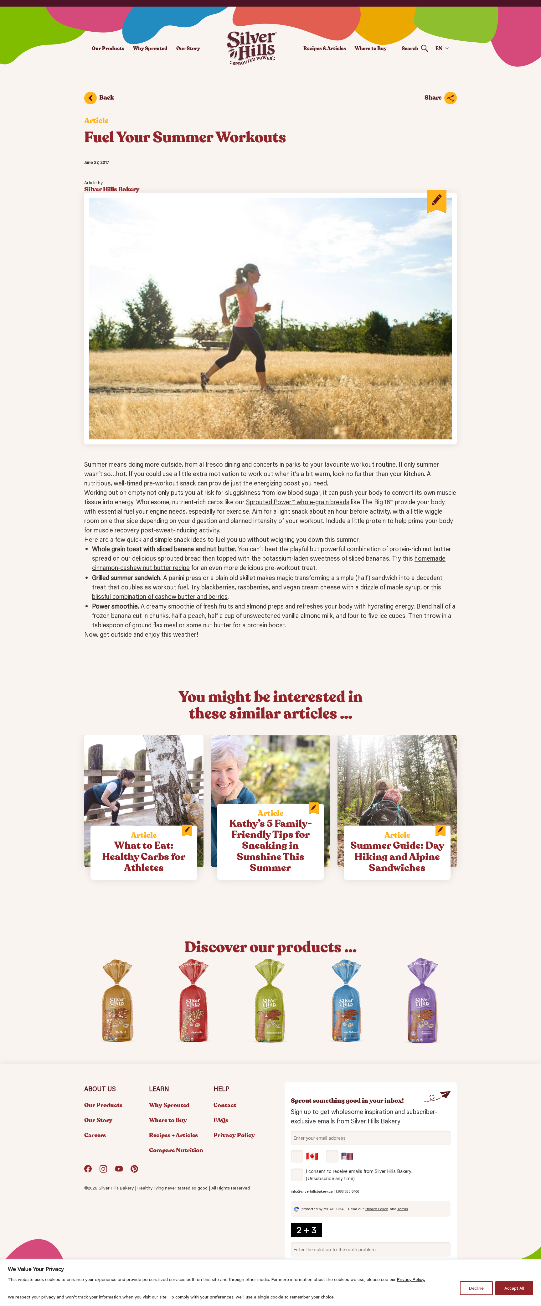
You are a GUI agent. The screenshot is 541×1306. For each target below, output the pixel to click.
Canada (304, 1156)
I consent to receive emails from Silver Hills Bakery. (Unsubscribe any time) (359, 1174)
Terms (402, 1208)
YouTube (119, 1171)
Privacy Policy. (411, 1279)
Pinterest (134, 1171)
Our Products (108, 48)
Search (410, 48)
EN (438, 48)
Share (433, 97)
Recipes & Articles (324, 48)
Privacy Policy (234, 1135)
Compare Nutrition (176, 1150)
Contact (225, 1105)
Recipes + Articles (173, 1135)
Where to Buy (371, 48)
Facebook (88, 1171)
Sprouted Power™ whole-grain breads (297, 502)
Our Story (188, 48)
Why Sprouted (150, 48)
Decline (476, 1288)
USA (339, 1156)
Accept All (514, 1288)
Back (106, 97)
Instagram (103, 1171)
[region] (270, 1282)
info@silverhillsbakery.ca (312, 1191)
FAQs (221, 1120)
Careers (95, 1135)
